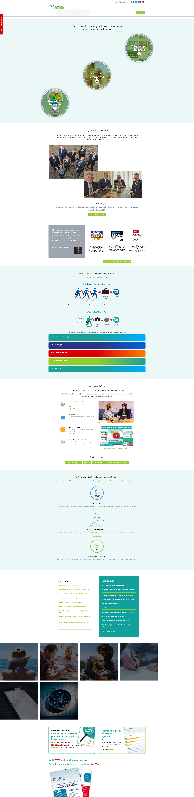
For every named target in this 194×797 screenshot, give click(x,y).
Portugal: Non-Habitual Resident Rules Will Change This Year (75, 594)
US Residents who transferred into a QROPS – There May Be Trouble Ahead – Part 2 (118, 590)
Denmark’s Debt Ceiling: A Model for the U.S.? (71, 602)
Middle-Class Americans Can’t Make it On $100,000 (72, 606)
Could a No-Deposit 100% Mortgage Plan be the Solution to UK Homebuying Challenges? (75, 617)
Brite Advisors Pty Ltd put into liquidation (69, 585)
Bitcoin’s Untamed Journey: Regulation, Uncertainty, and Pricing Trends (74, 623)
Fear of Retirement (107, 608)
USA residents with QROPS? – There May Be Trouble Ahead (74, 589)
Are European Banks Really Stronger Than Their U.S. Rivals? (75, 598)
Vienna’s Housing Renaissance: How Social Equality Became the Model (75, 611)
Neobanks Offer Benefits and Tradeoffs (69, 628)
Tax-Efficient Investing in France (110, 603)
